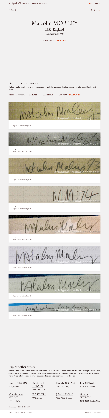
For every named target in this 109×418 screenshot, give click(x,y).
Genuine (12, 95)
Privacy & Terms (20, 412)
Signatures (48, 41)
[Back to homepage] (19, 3)
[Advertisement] (54, 61)
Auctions (61, 41)
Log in (90, 3)
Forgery (21, 95)
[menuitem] (48, 41)
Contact (29, 412)
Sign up (97, 3)
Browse (39, 3)
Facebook (88, 412)
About (11, 412)
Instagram (97, 412)
